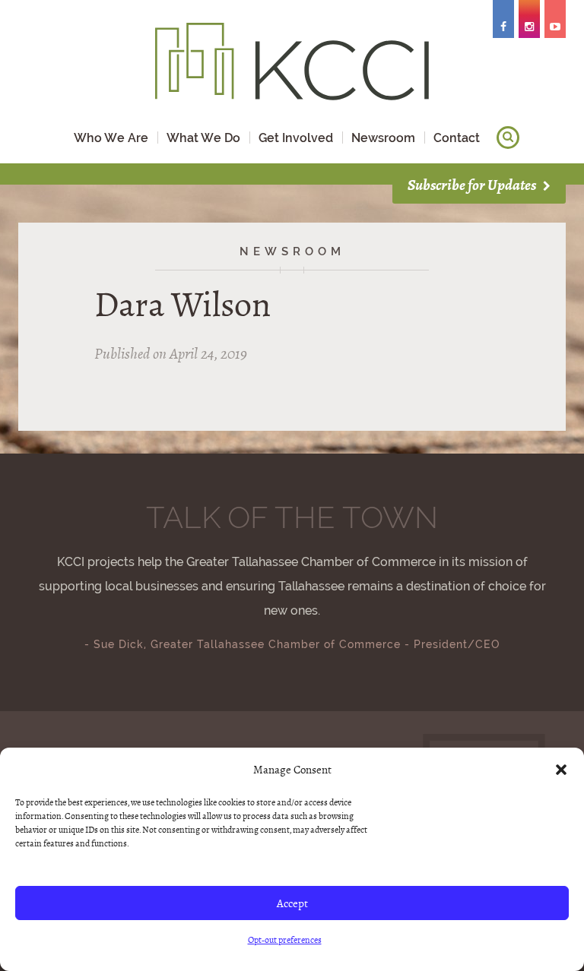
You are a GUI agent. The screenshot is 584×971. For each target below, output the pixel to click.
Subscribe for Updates (473, 185)
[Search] (508, 137)
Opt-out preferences (285, 940)
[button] (561, 769)
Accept (292, 903)
